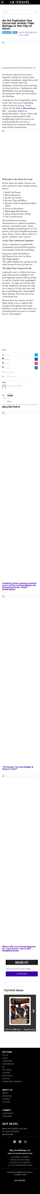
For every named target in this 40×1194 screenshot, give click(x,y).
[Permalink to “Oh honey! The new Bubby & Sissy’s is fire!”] (20, 679)
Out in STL (20, 1180)
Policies (6, 1102)
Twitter (7, 355)
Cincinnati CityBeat (20, 1157)
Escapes (6, 1079)
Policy (5, 1055)
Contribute (7, 1113)
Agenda (6, 32)
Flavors (6, 1073)
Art (15, 32)
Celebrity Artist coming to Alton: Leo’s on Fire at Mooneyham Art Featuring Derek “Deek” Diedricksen (19, 586)
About (5, 1093)
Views (5, 1058)
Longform (7, 1061)
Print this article (9, 376)
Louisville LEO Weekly (20, 1163)
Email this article (10, 372)
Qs (3, 1067)
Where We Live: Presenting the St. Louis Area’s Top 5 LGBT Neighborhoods (19, 948)
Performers (8, 1064)
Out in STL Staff (14, 386)
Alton (4, 398)
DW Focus (20, 2)
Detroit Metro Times (20, 1160)
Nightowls (7, 1076)
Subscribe (21, 974)
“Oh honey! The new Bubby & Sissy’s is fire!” (17, 768)
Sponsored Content (12, 1082)
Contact (6, 1099)
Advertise (7, 1096)
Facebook (8, 359)
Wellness (7, 1070)
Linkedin (7, 368)
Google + (7, 363)
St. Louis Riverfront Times (20, 1165)
